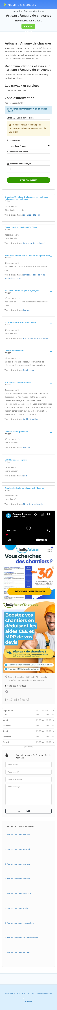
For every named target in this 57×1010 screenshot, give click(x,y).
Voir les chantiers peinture (18, 834)
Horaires (29, 746)
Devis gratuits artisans (34, 11)
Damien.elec (28, 370)
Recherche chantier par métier (20, 826)
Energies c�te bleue (32, 215)
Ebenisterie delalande (33, 504)
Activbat (26, 447)
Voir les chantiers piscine (17, 908)
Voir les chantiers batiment (18, 952)
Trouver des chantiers (21, 5)
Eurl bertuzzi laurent (32, 419)
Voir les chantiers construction (20, 923)
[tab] (28, 198)
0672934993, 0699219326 (16, 686)
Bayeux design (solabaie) (34, 243)
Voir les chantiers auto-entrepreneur (22, 937)
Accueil (17, 11)
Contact (28, 1001)
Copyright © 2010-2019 (15, 993)
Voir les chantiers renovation (19, 849)
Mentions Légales (44, 993)
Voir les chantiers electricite (18, 893)
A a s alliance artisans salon (35, 338)
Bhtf (25, 475)
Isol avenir (27, 310)
